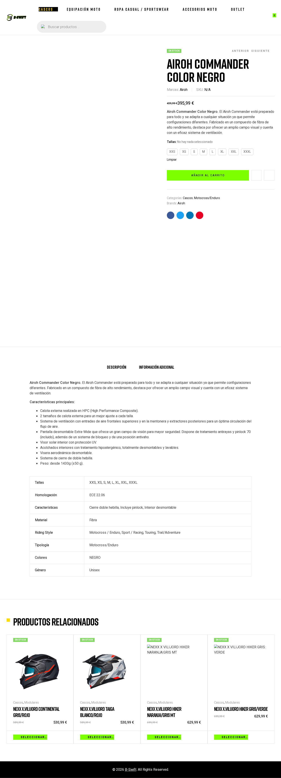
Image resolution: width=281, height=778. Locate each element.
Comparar (269, 175)
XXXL (247, 151)
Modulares (31, 702)
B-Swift (130, 769)
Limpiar (172, 159)
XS (184, 151)
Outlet (238, 9)
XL (222, 151)
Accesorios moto (200, 9)
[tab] (116, 369)
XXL (233, 151)
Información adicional (156, 367)
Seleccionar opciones (34, 737)
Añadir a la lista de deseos (256, 175)
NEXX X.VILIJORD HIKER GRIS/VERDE (241, 709)
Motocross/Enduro (207, 198)
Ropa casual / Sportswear (141, 9)
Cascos (46, 9)
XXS (172, 151)
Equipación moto (84, 9)
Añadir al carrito (208, 175)
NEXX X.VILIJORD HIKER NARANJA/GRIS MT (164, 712)
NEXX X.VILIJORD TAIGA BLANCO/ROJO (97, 712)
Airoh (183, 89)
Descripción (116, 367)
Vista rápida (65, 737)
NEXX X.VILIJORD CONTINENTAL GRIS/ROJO (36, 712)
